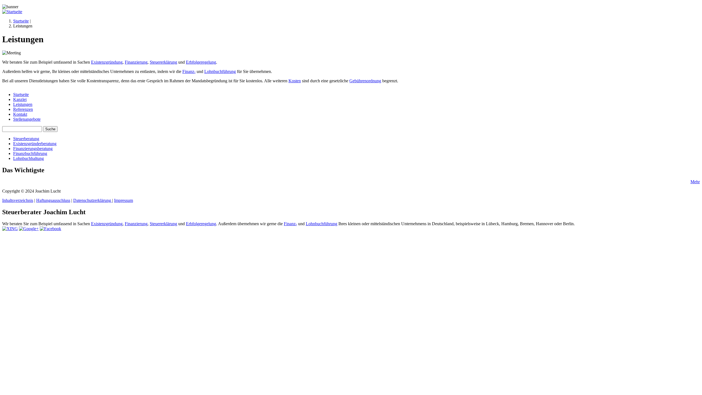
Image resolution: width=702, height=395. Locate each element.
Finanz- (189, 71)
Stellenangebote (27, 119)
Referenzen (23, 109)
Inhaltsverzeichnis (17, 200)
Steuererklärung (163, 62)
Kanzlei (20, 99)
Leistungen (22, 104)
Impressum (123, 200)
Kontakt (20, 114)
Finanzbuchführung (30, 153)
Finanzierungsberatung (33, 148)
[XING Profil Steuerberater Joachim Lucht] (10, 228)
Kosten (294, 80)
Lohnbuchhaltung (28, 158)
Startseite (21, 21)
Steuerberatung (26, 138)
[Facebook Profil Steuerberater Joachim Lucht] (50, 228)
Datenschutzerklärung (92, 200)
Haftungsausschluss (53, 200)
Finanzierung (136, 62)
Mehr (695, 181)
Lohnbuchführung (220, 71)
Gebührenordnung (365, 80)
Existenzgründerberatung (34, 143)
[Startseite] (12, 11)
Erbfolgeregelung (201, 62)
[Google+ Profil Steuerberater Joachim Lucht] (29, 228)
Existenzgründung (107, 62)
